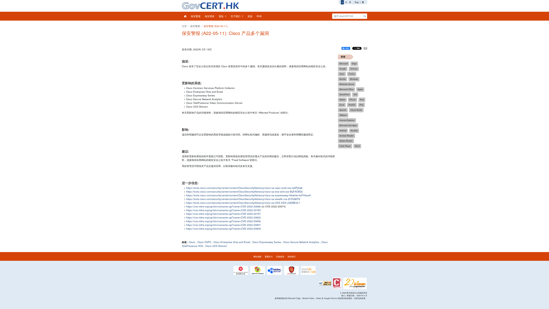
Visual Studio (356, 109)
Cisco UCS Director (216, 246)
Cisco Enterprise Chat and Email (231, 242)
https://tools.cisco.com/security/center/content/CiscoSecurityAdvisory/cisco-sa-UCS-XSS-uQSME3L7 (243, 202)
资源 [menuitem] (249, 16)
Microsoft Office (346, 89)
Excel (341, 104)
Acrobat (354, 130)
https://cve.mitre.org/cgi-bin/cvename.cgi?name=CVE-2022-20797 (223, 213)
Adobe (342, 99)
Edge (354, 63)
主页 (184, 26)
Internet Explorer (347, 120)
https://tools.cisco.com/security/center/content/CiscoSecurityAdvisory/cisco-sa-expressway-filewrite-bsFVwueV (248, 195)
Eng (356, 2)
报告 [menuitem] (221, 16)
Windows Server (346, 84)
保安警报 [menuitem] (195, 16)
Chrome (353, 68)
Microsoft (343, 63)
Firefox (352, 73)
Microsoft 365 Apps (348, 125)
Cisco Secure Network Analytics (301, 242)
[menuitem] (185, 16)
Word (357, 145)
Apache (342, 109)
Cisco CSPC (204, 242)
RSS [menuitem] (259, 16)
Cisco (192, 242)
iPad (362, 99)
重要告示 (269, 256)
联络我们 (292, 256)
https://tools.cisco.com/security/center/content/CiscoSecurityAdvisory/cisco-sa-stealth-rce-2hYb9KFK (243, 199)
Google (342, 68)
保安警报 (195, 26)
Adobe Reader (346, 140)
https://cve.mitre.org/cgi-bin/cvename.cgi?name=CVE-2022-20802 (223, 217)
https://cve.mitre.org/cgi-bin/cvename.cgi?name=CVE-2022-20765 (223, 210)
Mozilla (342, 79)
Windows (354, 79)
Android (342, 130)
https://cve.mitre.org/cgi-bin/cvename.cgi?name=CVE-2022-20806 (223, 221)
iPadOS (351, 104)
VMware (343, 115)
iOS (355, 94)
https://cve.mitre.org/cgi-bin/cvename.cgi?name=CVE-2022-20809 (223, 228)
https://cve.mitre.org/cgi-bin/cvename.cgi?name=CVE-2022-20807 (223, 225)
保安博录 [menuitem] (209, 16)
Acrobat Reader (346, 135)
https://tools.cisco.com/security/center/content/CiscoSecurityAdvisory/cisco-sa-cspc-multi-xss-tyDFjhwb (244, 188)
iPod (361, 104)
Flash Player (345, 145)
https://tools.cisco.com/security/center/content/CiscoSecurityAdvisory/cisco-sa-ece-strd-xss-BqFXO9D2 (244, 191)
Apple (360, 89)
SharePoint (344, 94)
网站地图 (257, 256)
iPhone (352, 99)
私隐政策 (280, 256)
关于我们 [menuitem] (236, 16)
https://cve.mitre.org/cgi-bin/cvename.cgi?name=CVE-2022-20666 (223, 206)
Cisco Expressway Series (266, 242)
